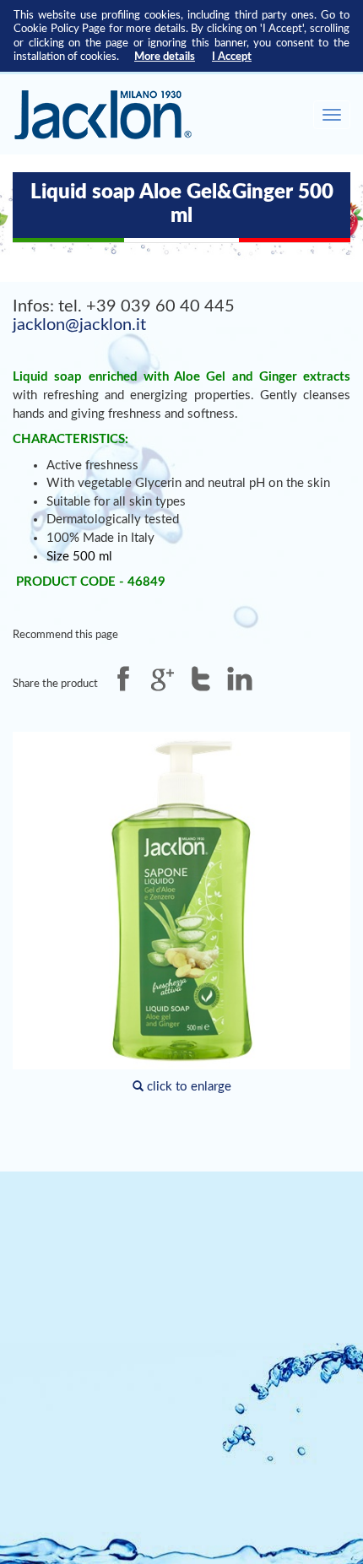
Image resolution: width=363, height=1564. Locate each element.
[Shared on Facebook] (123, 678)
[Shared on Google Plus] (162, 678)
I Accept (232, 56)
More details (164, 56)
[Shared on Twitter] (200, 678)
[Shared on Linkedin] (239, 678)
